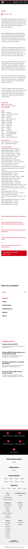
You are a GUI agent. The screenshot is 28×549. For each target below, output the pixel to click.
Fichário (7, 532)
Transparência (8, 517)
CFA (20, 509)
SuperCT (20, 507)
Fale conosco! (20, 522)
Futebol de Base (6, 305)
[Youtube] (14, 2)
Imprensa (20, 524)
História (4, 316)
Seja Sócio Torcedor (7, 499)
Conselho (8, 511)
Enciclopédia (7, 530)
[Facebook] (16, 2)
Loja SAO (8, 495)
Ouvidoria (8, 515)
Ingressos (5, 312)
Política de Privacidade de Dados (14, 541)
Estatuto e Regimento (7, 513)
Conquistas (7, 528)
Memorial (8, 537)
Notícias (20, 495)
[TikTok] (22, 2)
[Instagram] (20, 2)
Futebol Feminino (7, 309)
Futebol (3, 11)
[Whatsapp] (7, 254)
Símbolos (8, 535)
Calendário (7, 526)
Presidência (7, 507)
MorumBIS (20, 504)
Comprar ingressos (8, 497)
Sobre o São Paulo (8, 504)
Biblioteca (8, 524)
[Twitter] (18, 2)
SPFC (2, 2)
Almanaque (7, 522)
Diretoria (8, 509)
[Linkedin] (9, 254)
